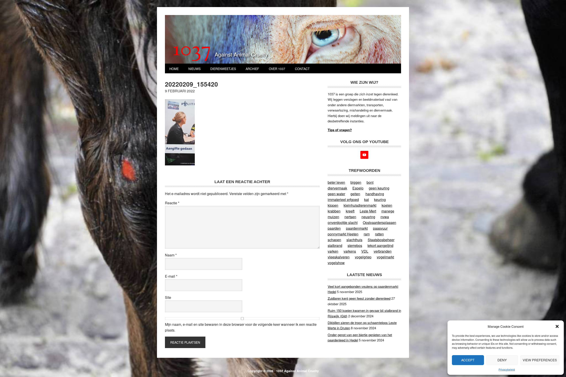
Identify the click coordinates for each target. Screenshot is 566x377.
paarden (334, 228)
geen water (336, 193)
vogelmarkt (385, 257)
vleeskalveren (339, 257)
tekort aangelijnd (380, 245)
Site (168, 297)
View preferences (540, 360)
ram (367, 234)
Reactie (172, 202)
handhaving (374, 193)
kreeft (350, 211)
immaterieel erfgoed (343, 199)
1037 (192, 50)
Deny (502, 360)
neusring (368, 216)
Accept (467, 360)
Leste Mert (368, 211)
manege (387, 211)
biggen (355, 182)
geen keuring (379, 188)
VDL (364, 251)
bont (370, 182)
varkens (350, 251)
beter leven (336, 182)
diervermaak (337, 188)
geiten (355, 193)
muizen (333, 216)
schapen (334, 239)
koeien (387, 205)
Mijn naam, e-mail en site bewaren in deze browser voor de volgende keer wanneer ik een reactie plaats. (241, 327)
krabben (334, 211)
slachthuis (354, 239)
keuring (380, 199)
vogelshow (336, 262)
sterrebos (355, 245)
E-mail (171, 276)
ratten (379, 234)
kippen (333, 205)
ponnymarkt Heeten (343, 234)
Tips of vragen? (340, 129)
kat (366, 199)
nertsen (350, 216)
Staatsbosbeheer (381, 239)
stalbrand (335, 245)
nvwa (385, 216)
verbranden (383, 251)
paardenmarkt (357, 228)
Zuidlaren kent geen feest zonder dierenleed (359, 298)
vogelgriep (363, 257)
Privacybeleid (507, 369)
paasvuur (380, 228)
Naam (171, 255)
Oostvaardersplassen (379, 222)
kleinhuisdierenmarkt (360, 205)
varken (333, 251)
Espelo (357, 188)
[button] (557, 326)
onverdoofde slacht (343, 222)
